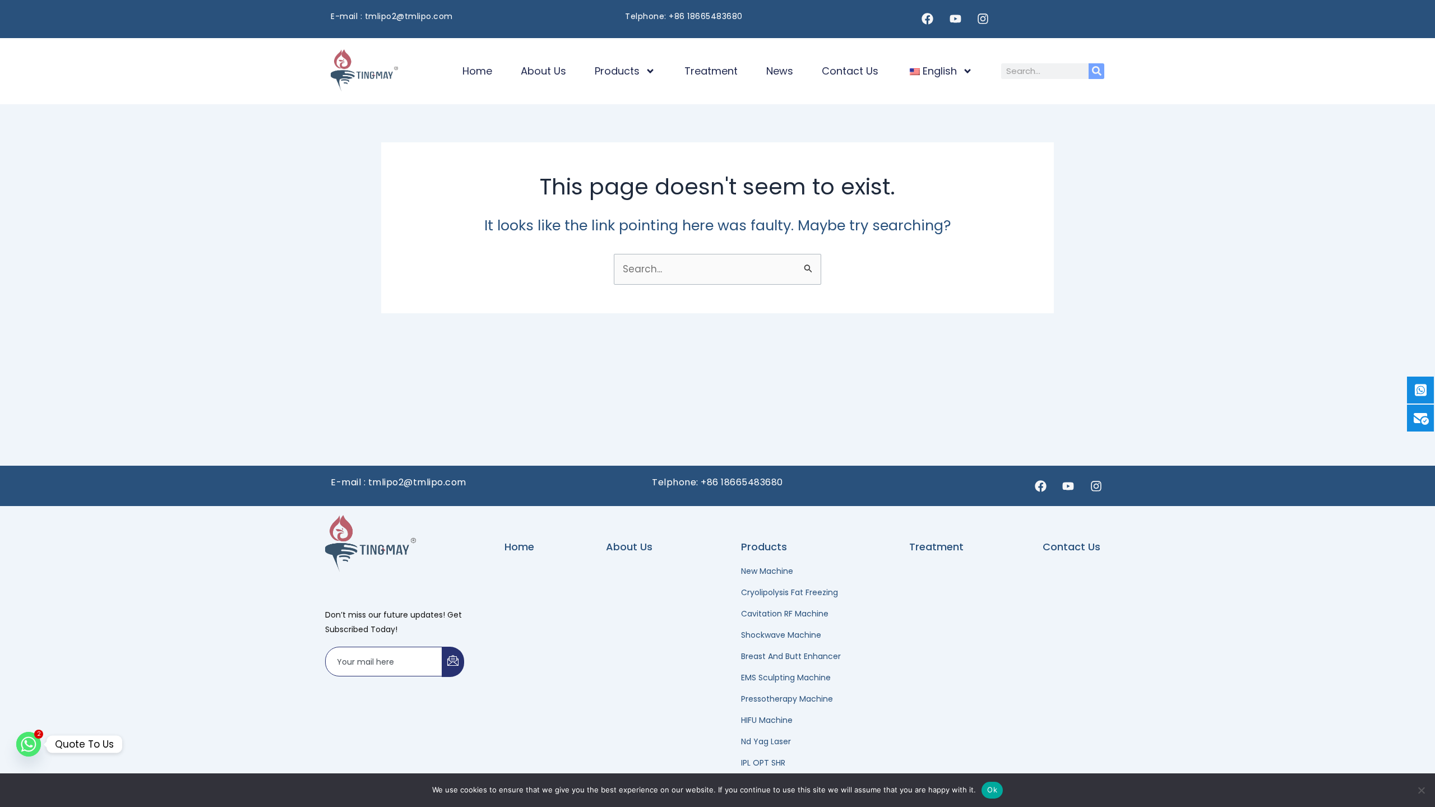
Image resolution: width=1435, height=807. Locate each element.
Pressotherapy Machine (787, 698)
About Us (543, 71)
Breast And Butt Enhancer (791, 656)
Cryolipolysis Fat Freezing (789, 592)
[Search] (1096, 71)
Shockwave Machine (781, 635)
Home (477, 71)
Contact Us (850, 71)
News (779, 71)
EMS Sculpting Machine (786, 677)
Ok (992, 789)
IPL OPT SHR (763, 762)
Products (617, 71)
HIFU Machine (767, 720)
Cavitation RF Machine (784, 613)
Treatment (711, 71)
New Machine (767, 571)
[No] (1421, 790)
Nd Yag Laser (766, 741)
